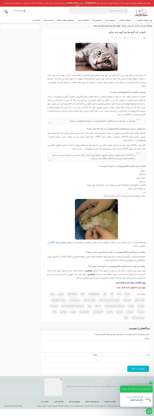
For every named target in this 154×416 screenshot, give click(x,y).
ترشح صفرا (141, 306)
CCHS (127, 294)
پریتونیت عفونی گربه (58, 300)
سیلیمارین (141, 312)
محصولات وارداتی (125, 20)
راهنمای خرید (59, 401)
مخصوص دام (97, 20)
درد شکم (98, 306)
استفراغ (61, 294)
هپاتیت (73, 312)
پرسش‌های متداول (92, 401)
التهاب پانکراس (139, 300)
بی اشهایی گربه (75, 300)
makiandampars (94, 294)
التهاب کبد (127, 300)
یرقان (126, 318)
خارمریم (130, 306)
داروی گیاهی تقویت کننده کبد (114, 306)
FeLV (119, 294)
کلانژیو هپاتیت (98, 312)
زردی (89, 306)
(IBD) (53, 242)
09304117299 (72, 3)
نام (148, 355)
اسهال (52, 294)
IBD (105, 294)
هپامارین (63, 312)
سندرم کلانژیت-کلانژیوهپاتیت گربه (73, 306)
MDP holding (72, 294)
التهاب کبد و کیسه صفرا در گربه (109, 300)
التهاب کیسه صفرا (89, 300)
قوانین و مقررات (110, 401)
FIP (112, 294)
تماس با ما (36, 20)
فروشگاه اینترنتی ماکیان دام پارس (139, 26)
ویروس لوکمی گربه (138, 318)
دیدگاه (147, 338)
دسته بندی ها (48, 20)
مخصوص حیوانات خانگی (65, 20)
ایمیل (94, 355)
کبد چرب (119, 312)
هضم (54, 312)
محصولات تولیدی (143, 20)
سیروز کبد (54, 306)
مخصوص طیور (110, 20)
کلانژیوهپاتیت (84, 312)
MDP (82, 294)
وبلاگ (124, 26)
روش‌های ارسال (74, 401)
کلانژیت (109, 312)
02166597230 (90, 3)
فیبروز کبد (129, 312)
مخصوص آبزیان (83, 20)
